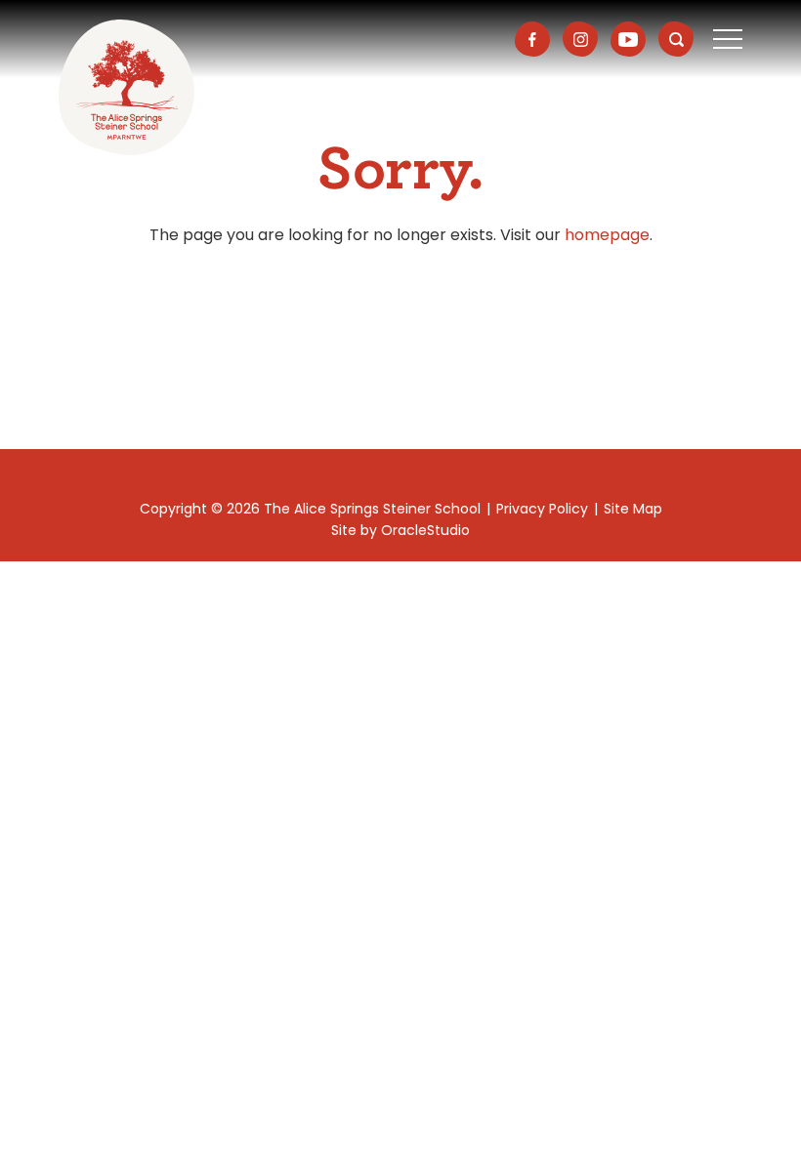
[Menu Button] (728, 39)
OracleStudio (425, 530)
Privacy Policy (542, 508)
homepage (607, 235)
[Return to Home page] (126, 87)
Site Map (633, 508)
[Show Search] (676, 39)
